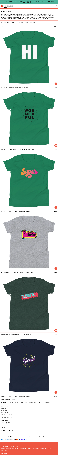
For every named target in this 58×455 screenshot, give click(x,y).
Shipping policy (35, 436)
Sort (55, 26)
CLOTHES (3, 409)
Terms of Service (5, 422)
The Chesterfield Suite (9, 435)
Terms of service (27, 436)
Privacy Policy (4, 424)
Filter (2, 26)
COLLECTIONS (4, 412)
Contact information (43, 436)
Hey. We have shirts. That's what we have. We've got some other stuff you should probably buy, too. (29, 2)
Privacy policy (20, 436)
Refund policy (13, 436)
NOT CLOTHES (5, 410)
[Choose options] (55, 83)
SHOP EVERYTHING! (6, 414)
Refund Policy (4, 420)
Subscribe (4, 453)
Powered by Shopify (5, 436)
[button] (54, 6)
